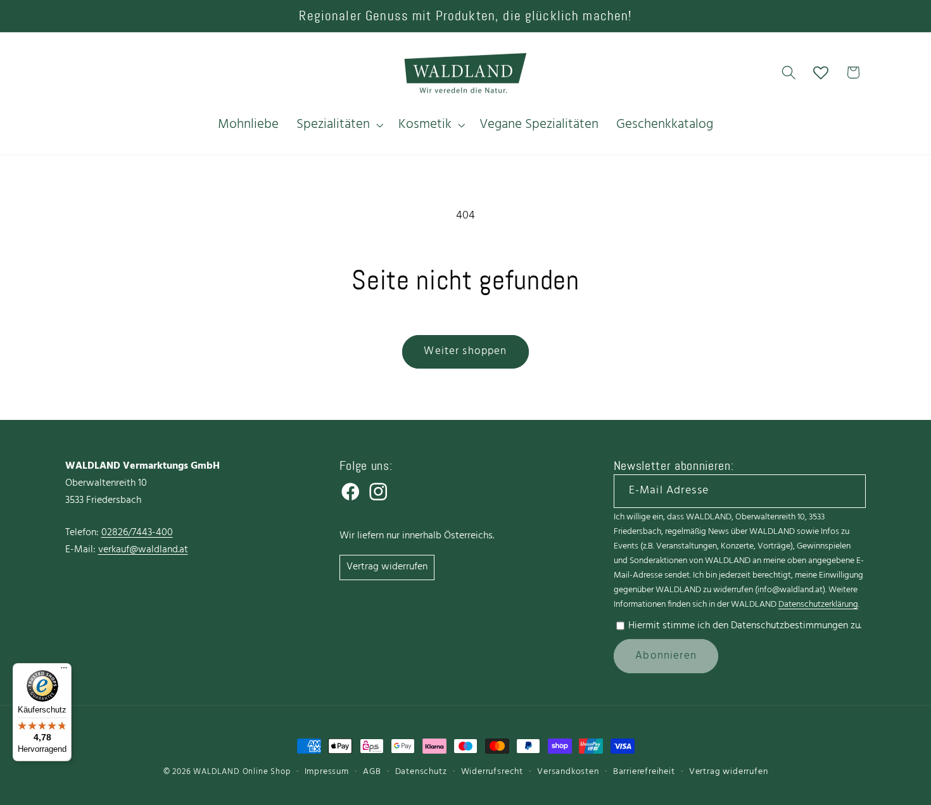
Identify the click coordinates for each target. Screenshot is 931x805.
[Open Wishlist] (821, 72)
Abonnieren (666, 655)
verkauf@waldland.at (143, 550)
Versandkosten (567, 771)
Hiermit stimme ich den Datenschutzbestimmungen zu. (744, 626)
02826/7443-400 (137, 532)
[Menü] (64, 670)
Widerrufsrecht (492, 771)
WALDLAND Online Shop (241, 772)
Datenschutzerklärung (818, 604)
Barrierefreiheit (644, 771)
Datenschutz (421, 771)
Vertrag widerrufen (387, 567)
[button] (339, 125)
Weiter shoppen (465, 351)
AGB (372, 771)
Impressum (327, 771)
